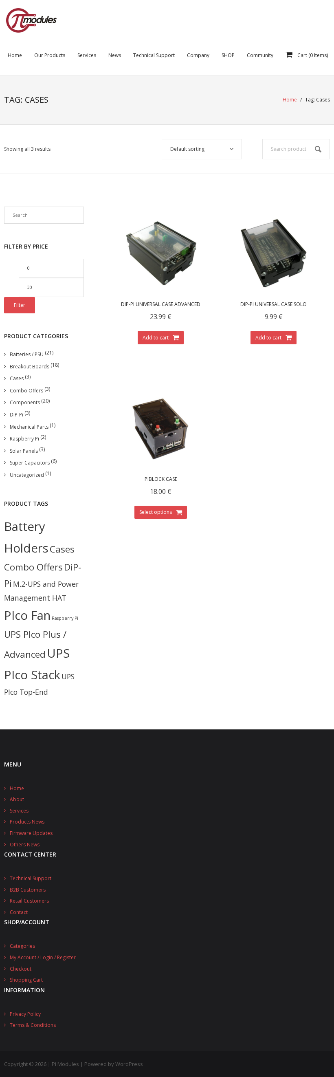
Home (290, 99)
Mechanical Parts (29, 426)
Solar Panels (24, 450)
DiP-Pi (16, 414)
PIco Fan (27, 615)
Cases (17, 378)
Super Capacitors (30, 462)
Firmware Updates (31, 833)
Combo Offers (26, 390)
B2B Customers (28, 889)
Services (19, 810)
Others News (25, 844)
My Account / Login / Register (43, 957)
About (17, 799)
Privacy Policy (25, 1014)
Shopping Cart (26, 979)
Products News (27, 821)
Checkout (20, 968)
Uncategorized (27, 474)
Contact (19, 912)
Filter (19, 305)
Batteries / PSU (27, 354)
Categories (22, 946)
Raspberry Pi (24, 438)
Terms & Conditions (33, 1025)
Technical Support (30, 878)
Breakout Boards (29, 366)
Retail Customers (29, 900)
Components (25, 402)
